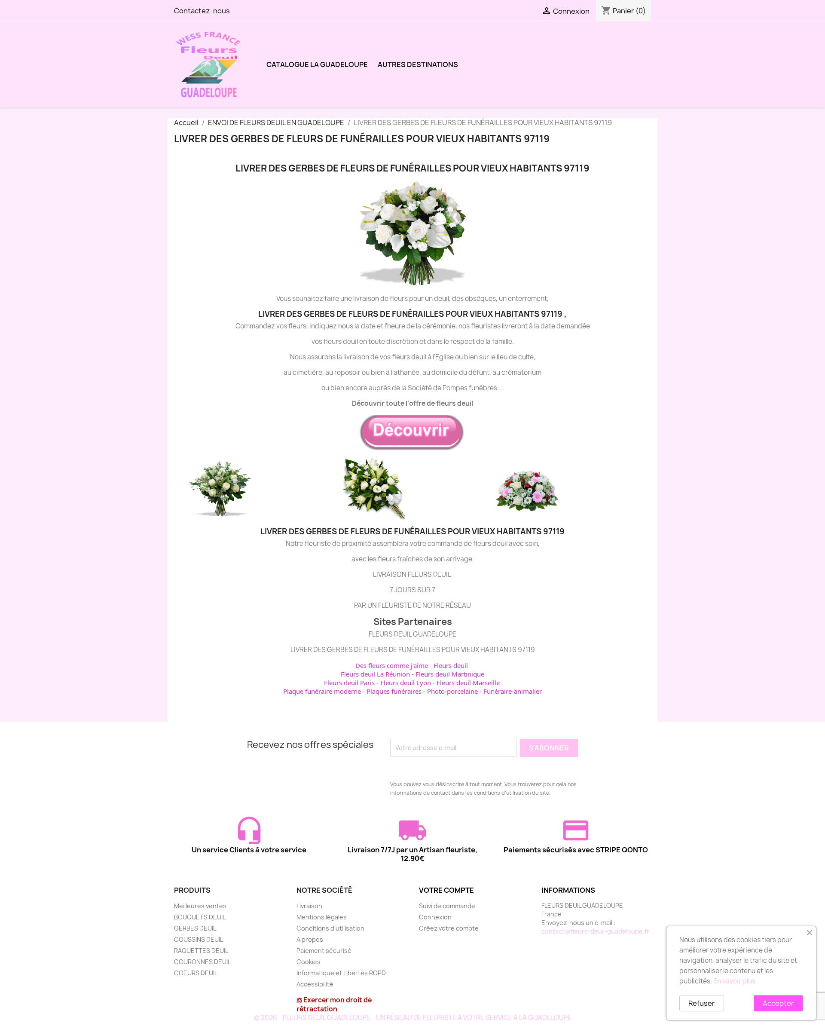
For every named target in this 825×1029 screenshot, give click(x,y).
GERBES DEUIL (195, 928)
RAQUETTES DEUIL (201, 950)
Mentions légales (321, 917)
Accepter (778, 1003)
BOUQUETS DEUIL (200, 917)
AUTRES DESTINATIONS (418, 64)
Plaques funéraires (394, 691)
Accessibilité (314, 984)
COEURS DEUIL (195, 973)
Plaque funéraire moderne (322, 691)
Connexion (435, 917)
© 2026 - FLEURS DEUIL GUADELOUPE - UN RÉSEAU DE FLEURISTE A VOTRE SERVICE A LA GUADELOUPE (412, 1017)
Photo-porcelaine (452, 691)
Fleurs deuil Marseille (468, 682)
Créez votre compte (449, 928)
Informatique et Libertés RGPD (341, 973)
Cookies (308, 962)
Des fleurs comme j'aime (391, 665)
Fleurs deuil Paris (349, 682)
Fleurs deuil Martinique (450, 674)
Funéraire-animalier (512, 691)
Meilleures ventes (200, 906)
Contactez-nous (202, 10)
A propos (309, 939)
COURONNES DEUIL (202, 962)
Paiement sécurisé (323, 950)
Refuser (701, 1003)
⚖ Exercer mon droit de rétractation (334, 1004)
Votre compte (446, 890)
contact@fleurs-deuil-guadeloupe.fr (595, 931)
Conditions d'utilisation (330, 928)
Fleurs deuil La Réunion (375, 674)
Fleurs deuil (451, 665)
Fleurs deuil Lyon (405, 682)
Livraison (309, 906)
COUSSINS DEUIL (198, 939)
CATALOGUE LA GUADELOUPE (317, 64)
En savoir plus (734, 981)
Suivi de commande (447, 906)
